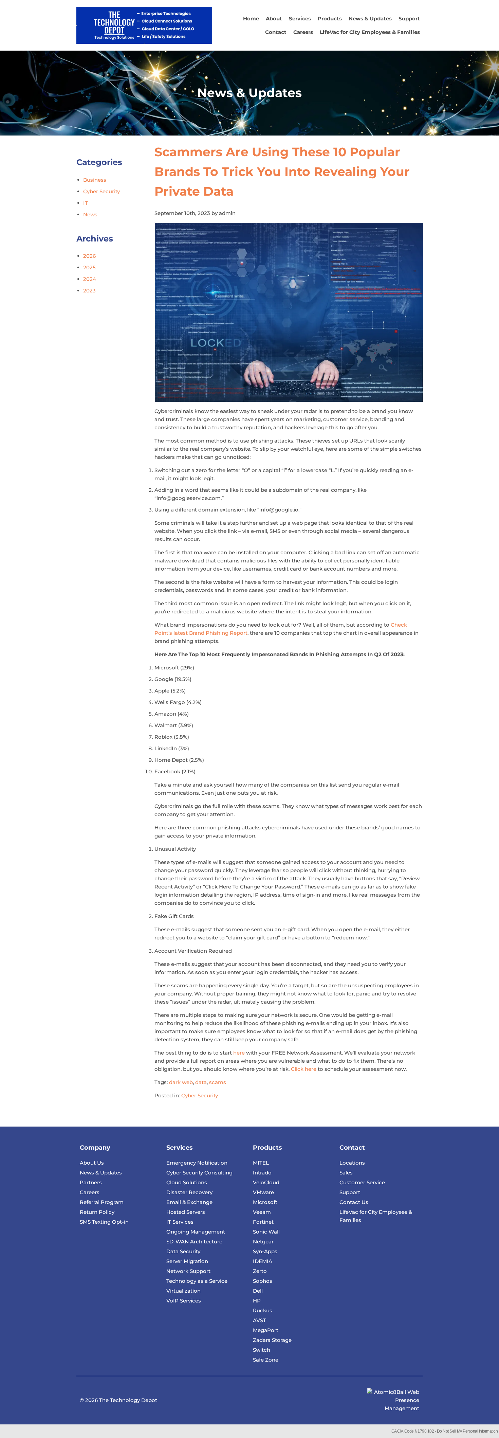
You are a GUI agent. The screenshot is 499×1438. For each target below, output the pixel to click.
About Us (92, 1163)
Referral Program (102, 1202)
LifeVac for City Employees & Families (370, 32)
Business (94, 180)
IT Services (179, 1222)
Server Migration (187, 1261)
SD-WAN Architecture (194, 1241)
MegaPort (265, 1330)
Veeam (262, 1212)
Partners (91, 1182)
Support (409, 18)
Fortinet (263, 1222)
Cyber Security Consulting (199, 1172)
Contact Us (353, 1202)
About (274, 18)
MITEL (261, 1163)
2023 (89, 290)
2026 (89, 256)
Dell (258, 1291)
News (90, 214)
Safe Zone (265, 1359)
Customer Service (362, 1182)
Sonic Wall (266, 1231)
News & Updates (370, 18)
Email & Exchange (189, 1202)
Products (330, 18)
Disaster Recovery (189, 1192)
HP (257, 1300)
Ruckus (262, 1310)
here (239, 1052)
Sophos (262, 1281)
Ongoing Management (195, 1231)
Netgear (263, 1241)
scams (217, 1082)
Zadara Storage (272, 1340)
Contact (276, 32)
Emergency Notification (196, 1163)
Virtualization (183, 1291)
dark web (181, 1082)
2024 (89, 279)
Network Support (188, 1271)
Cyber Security (199, 1095)
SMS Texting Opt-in (104, 1222)
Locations (352, 1163)
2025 (89, 267)
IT (85, 203)
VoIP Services (183, 1300)
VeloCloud (266, 1182)
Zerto (260, 1271)
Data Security (183, 1251)
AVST (259, 1320)
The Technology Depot (128, 1400)
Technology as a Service (196, 1281)
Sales (346, 1172)
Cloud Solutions (186, 1182)
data (201, 1082)
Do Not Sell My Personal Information (467, 1431)
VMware (263, 1192)
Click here (304, 1069)
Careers (303, 32)
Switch (261, 1350)
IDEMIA (262, 1261)
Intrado (262, 1172)
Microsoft (265, 1202)
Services (300, 18)
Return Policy (97, 1212)
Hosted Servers (185, 1212)
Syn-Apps (265, 1251)
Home (251, 18)
